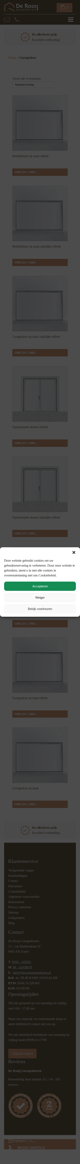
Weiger (40, 597)
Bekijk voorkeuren (40, 609)
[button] (74, 552)
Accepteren (40, 586)
